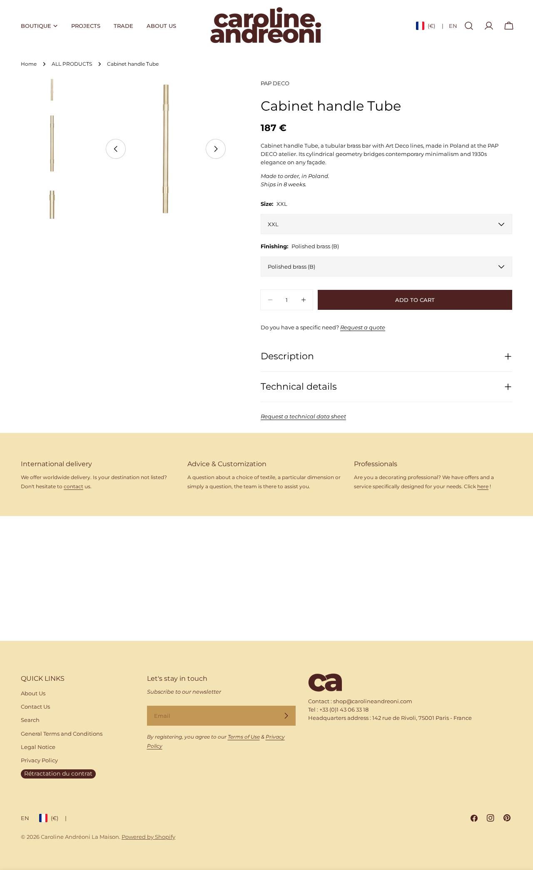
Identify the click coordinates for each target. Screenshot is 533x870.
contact (73, 486)
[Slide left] (116, 149)
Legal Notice (38, 747)
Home (29, 64)
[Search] (469, 25)
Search (30, 720)
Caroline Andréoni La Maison (80, 836)
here (482, 486)
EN (453, 25)
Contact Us (35, 706)
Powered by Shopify (148, 836)
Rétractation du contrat (58, 773)
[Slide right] (216, 149)
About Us (33, 693)
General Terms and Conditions (61, 733)
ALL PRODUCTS (72, 64)
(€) (435, 25)
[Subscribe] (286, 715)
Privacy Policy (39, 760)
